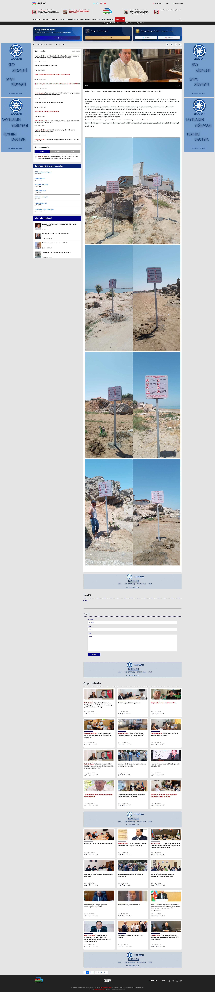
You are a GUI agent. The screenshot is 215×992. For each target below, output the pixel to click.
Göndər (94, 654)
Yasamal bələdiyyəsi (41, 178)
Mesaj (89, 633)
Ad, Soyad (90, 619)
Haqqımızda (157, 3)
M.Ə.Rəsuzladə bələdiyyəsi (43, 197)
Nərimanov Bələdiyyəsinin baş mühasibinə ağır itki (58, 252)
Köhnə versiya (178, 3)
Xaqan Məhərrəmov (99, 989)
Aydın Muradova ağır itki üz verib (52, 243)
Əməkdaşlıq (120, 19)
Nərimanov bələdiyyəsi (42, 172)
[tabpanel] (132, 581)
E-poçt (89, 626)
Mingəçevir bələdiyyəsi (42, 209)
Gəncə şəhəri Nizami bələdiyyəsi (44, 190)
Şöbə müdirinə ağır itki (49, 224)
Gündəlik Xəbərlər (50, 19)
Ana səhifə (37, 19)
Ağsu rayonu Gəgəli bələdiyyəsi (44, 184)
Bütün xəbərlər (76, 51)
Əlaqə (167, 3)
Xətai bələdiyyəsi (40, 203)
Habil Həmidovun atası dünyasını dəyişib (55, 233)
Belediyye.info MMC (106, 987)
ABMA (94, 19)
